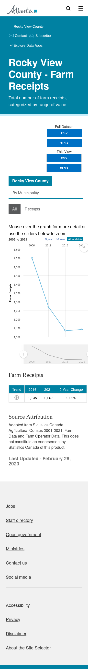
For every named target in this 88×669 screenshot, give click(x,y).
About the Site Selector (28, 647)
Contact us (16, 562)
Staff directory (19, 520)
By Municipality (25, 193)
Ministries (15, 548)
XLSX (64, 143)
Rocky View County (29, 26)
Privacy (13, 619)
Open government (23, 534)
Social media (18, 577)
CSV (64, 133)
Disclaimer (16, 633)
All (14, 209)
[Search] (68, 8)
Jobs (10, 506)
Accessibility (18, 605)
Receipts (32, 209)
